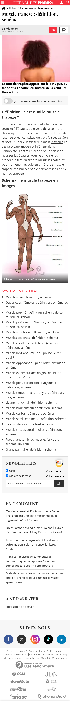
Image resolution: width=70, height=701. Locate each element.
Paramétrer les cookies (41, 654)
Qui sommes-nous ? (16, 651)
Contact (33, 651)
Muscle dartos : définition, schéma (30, 413)
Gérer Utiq (61, 654)
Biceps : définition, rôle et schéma (29, 424)
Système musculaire (22, 290)
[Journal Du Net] (51, 674)
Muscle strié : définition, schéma (28, 297)
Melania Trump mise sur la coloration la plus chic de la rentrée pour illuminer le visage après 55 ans (34, 578)
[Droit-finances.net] (51, 681)
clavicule (57, 142)
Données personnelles (15, 654)
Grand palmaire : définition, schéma (31, 449)
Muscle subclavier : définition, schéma (32, 332)
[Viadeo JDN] (51, 689)
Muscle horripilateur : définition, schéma (34, 408)
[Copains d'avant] (18, 689)
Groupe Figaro (31, 658)
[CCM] (18, 674)
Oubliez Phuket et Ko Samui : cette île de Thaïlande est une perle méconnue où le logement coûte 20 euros (32, 516)
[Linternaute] (18, 681)
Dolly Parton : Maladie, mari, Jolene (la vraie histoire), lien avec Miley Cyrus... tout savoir (34, 530)
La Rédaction (10, 28)
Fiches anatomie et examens (38, 8)
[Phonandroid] (51, 696)
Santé (11, 471)
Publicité (43, 651)
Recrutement (57, 651)
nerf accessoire (49, 169)
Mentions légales (12, 658)
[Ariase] (18, 696)
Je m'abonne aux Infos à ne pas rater (38, 101)
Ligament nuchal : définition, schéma (31, 402)
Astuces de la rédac (19, 476)
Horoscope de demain (20, 606)
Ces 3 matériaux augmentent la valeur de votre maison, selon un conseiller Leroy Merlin (32, 545)
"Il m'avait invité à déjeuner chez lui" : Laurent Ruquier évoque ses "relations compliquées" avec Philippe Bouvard (30, 561)
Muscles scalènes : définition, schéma (32, 338)
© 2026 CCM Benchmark (54, 658)
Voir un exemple (55, 471)
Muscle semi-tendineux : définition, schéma (36, 419)
